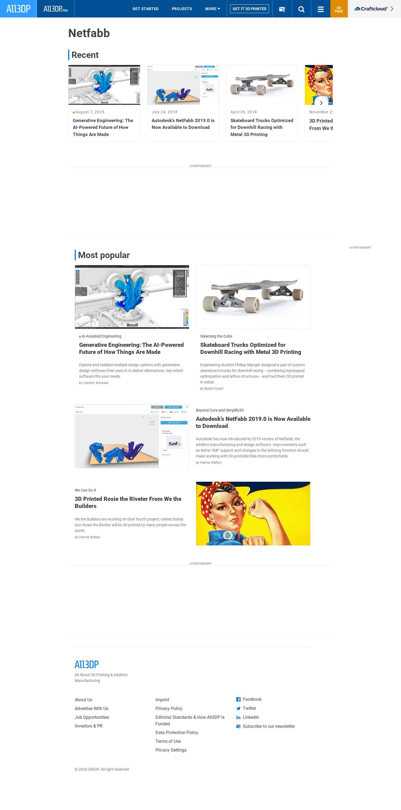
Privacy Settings (171, 750)
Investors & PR (89, 726)
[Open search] (301, 8)
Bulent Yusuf (214, 389)
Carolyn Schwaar (96, 383)
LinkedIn (251, 717)
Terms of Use (168, 741)
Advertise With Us (91, 708)
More (210, 9)
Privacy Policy (168, 708)
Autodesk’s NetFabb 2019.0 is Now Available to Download (253, 422)
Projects (182, 9)
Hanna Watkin (211, 463)
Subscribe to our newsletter (269, 726)
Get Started (146, 9)
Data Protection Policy (176, 732)
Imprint (162, 699)
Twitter (249, 708)
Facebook (252, 699)
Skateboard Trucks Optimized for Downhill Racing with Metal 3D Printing (250, 348)
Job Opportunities (92, 717)
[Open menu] (320, 8)
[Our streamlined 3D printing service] (374, 8)
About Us (83, 699)
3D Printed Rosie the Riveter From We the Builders (128, 502)
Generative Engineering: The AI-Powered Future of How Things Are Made (131, 348)
